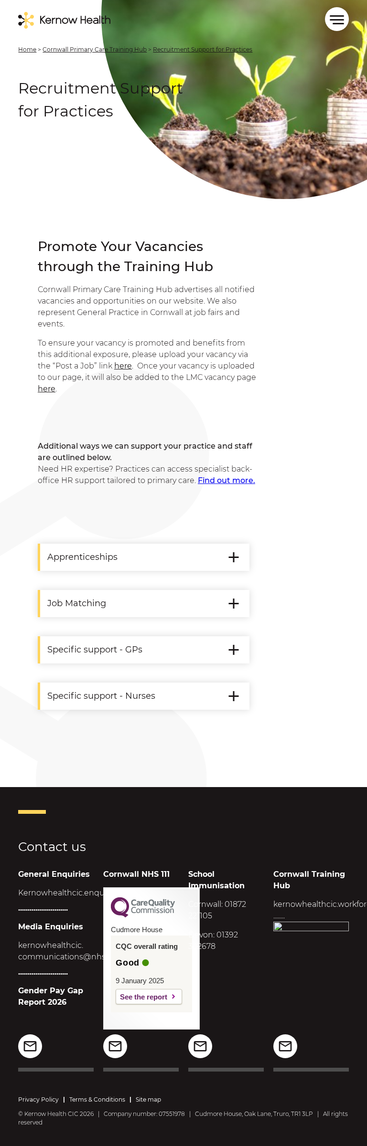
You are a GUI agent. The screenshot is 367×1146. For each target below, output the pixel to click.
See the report (143, 997)
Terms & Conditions (97, 1099)
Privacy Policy (38, 1099)
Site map (148, 1099)
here (123, 365)
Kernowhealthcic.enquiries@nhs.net (87, 892)
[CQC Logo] (143, 915)
